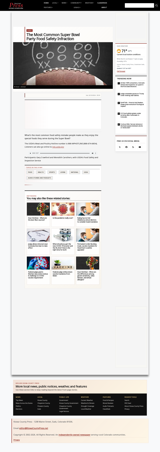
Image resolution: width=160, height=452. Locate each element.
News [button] (64, 3)
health (41, 172)
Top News (19, 400)
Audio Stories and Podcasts (39, 178)
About (104, 7)
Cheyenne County (44, 403)
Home (46, 3)
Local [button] (54, 3)
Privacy (127, 409)
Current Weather (87, 400)
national (74, 172)
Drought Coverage (87, 406)
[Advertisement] (63, 114)
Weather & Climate (87, 403)
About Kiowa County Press (134, 406)
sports (52, 172)
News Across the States (24, 403)
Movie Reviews (108, 403)
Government (63, 400)
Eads (39, 409)
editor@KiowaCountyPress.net (33, 428)
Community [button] (76, 3)
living (62, 172)
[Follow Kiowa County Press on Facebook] (126, 147)
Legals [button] (76, 7)
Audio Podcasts (108, 406)
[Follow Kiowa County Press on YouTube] (140, 147)
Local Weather (86, 409)
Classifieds (102, 3)
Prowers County (43, 406)
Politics (18, 406)
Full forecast (121, 71)
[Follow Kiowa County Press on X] (120, 147)
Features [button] (48, 7)
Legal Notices (64, 411)
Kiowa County (42, 400)
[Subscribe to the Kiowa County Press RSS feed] (133, 147)
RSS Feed (128, 403)
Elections (19, 409)
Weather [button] (89, 3)
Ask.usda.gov (58, 146)
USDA (86, 172)
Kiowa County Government (68, 403)
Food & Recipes (108, 400)
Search (127, 400)
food (30, 172)
